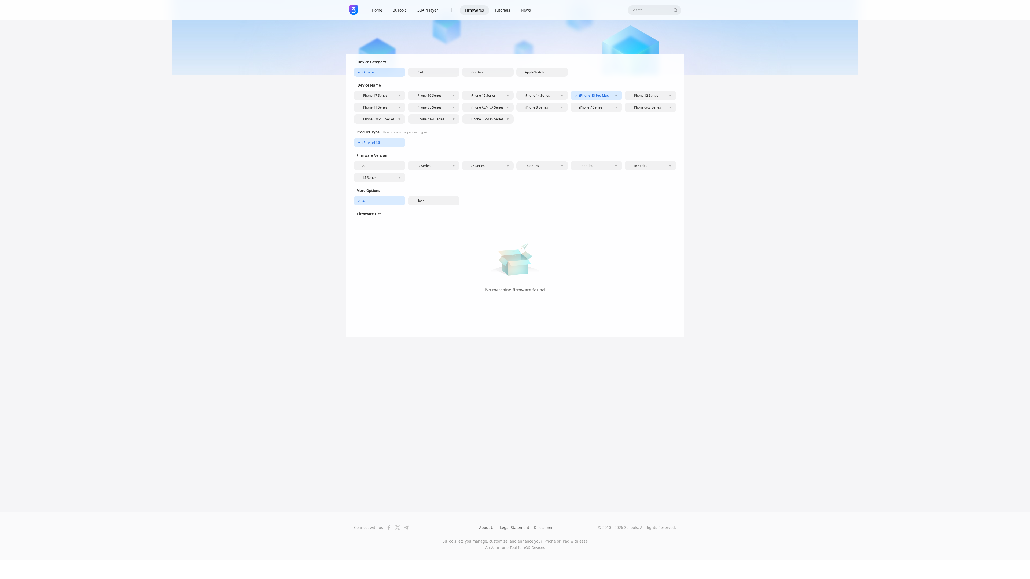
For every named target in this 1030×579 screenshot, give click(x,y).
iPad (420, 72)
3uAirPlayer (427, 10)
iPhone (368, 72)
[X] (396, 527)
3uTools (400, 10)
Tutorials (502, 10)
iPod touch (478, 72)
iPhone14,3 (371, 142)
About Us (487, 527)
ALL (365, 201)
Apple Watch (534, 72)
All (364, 166)
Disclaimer (543, 527)
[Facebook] (387, 527)
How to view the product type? (405, 132)
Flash (420, 201)
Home (377, 10)
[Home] (353, 10)
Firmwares (474, 10)
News (526, 10)
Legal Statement (514, 527)
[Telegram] (404, 527)
